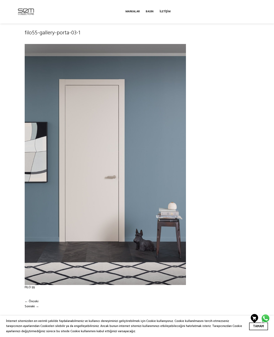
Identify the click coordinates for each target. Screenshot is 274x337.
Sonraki (32, 306)
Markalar (132, 11)
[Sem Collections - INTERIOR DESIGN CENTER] (26, 12)
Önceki (32, 301)
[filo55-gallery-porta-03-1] (105, 164)
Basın (149, 11)
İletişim (165, 11)
